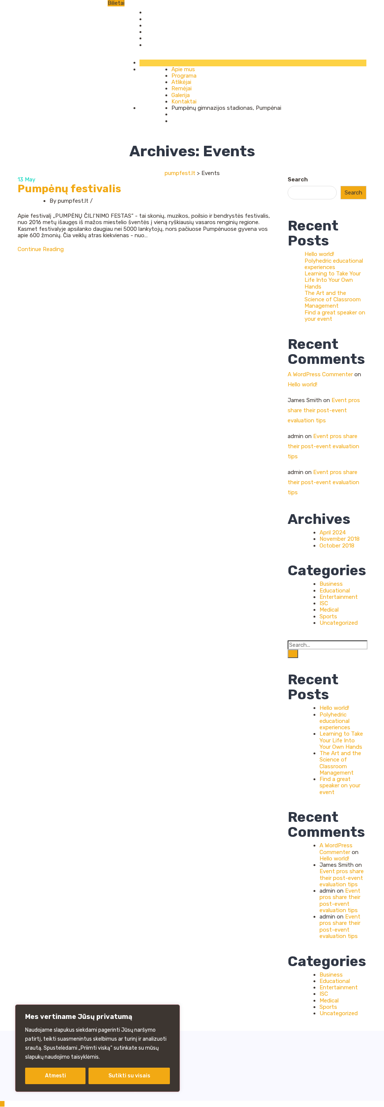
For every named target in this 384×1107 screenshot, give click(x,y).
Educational (335, 590)
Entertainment (339, 597)
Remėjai (156, 31)
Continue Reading (41, 249)
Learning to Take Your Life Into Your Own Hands (332, 280)
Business (331, 583)
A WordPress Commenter (320, 374)
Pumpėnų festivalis (69, 189)
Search (298, 180)
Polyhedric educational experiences (333, 264)
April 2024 (333, 532)
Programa (158, 19)
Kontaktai (158, 45)
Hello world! (319, 254)
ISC (324, 603)
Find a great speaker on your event (334, 315)
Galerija (155, 38)
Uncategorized (339, 622)
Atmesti (55, 1076)
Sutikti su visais (129, 1076)
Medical (329, 609)
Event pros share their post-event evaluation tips (324, 410)
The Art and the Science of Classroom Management (332, 300)
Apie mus (157, 12)
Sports (328, 616)
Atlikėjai (155, 25)
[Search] (293, 653)
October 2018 (337, 545)
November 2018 (340, 539)
